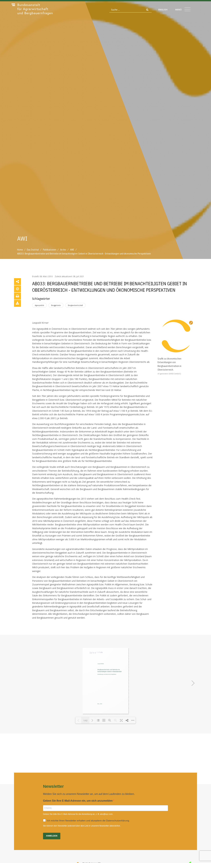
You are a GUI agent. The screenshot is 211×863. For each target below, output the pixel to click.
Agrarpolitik (39, 305)
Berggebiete (56, 305)
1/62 (85, 720)
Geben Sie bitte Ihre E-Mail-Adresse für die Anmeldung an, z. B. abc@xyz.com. (78, 814)
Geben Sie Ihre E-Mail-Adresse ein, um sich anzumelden (78, 800)
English (162, 9)
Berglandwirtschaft (75, 305)
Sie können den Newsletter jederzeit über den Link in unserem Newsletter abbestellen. (82, 826)
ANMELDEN (51, 836)
